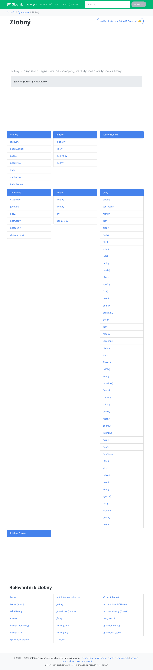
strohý (106, 468)
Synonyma (32, 4)
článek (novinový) (19, 625)
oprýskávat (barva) (112, 632)
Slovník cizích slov (49, 4)
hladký (106, 242)
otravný (14, 134)
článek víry (16, 632)
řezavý (106, 390)
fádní (13, 170)
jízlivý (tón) (62, 632)
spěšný (106, 284)
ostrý (105, 192)
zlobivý (60, 199)
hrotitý (106, 214)
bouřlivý (107, 425)
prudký (106, 270)
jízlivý (59, 149)
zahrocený (108, 206)
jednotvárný (16, 184)
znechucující (17, 149)
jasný (105, 503)
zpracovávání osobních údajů (76, 661)
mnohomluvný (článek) (115, 604)
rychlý (106, 263)
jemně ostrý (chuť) (66, 611)
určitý (106, 524)
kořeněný (108, 341)
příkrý (106, 461)
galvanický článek (19, 639)
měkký (106, 256)
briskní (106, 475)
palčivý (106, 369)
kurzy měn (100, 658)
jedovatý (14, 142)
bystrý (106, 319)
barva (13, 597)
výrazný (107, 496)
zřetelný (107, 510)
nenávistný (62, 221)
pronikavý (108, 312)
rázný (106, 277)
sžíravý (106, 404)
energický (108, 454)
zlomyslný (61, 156)
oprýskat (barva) (111, 625)
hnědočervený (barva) (68, 597)
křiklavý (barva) (18, 533)
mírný (106, 298)
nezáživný (15, 163)
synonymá (87, 658)
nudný (13, 156)
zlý (57, 214)
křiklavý (60, 639)
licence (134, 658)
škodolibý (15, 199)
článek (13, 618)
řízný (105, 291)
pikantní (107, 348)
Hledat (139, 4)
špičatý (106, 199)
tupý (105, 221)
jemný (106, 249)
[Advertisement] (76, 48)
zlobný (60, 163)
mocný (106, 418)
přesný (106, 517)
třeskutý (107, 397)
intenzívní (108, 432)
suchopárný (16, 177)
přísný (106, 447)
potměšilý (15, 221)
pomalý (106, 305)
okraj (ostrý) (109, 618)
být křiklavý (16, 611)
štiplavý (107, 362)
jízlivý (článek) (110, 134)
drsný (106, 228)
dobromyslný (17, 235)
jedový (60, 134)
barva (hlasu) (17, 604)
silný (105, 355)
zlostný (60, 206)
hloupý (106, 334)
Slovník (17, 4)
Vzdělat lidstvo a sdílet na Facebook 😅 (120, 21)
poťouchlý (15, 228)
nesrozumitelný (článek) (115, 611)
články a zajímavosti (118, 658)
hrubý (106, 235)
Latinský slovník (69, 4)
